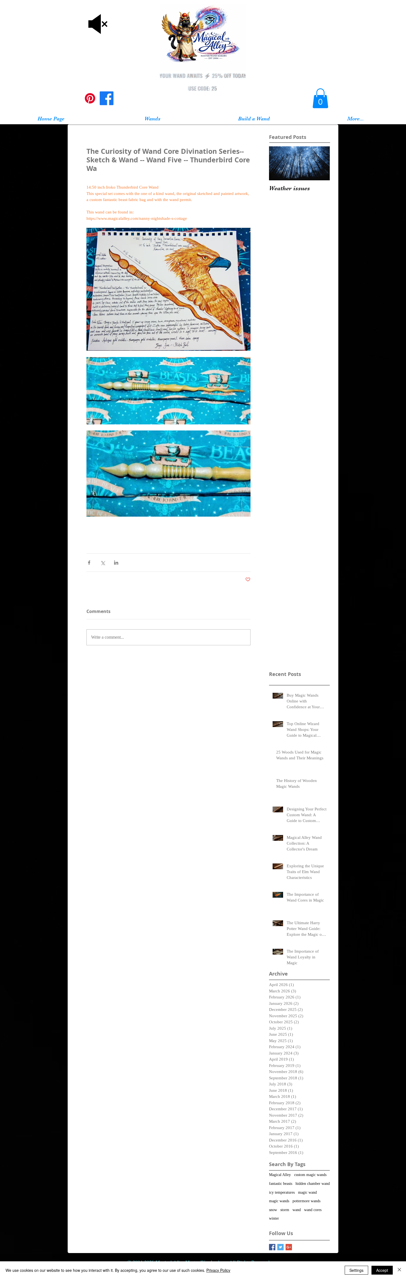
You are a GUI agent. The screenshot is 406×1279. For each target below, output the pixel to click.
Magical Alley (280, 1175)
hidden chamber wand (313, 1184)
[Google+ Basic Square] (289, 1247)
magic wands (279, 1201)
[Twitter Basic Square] (280, 1247)
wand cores (312, 1210)
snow (273, 1210)
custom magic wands (310, 1175)
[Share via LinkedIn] (116, 562)
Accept (382, 1270)
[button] (320, 98)
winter (274, 1218)
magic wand (307, 1192)
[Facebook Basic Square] (272, 1247)
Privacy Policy (218, 1270)
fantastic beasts (280, 1184)
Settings (356, 1270)
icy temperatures (282, 1192)
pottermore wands (306, 1201)
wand (296, 1210)
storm (284, 1210)
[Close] (399, 1270)
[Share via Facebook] (89, 562)
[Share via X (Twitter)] (102, 562)
